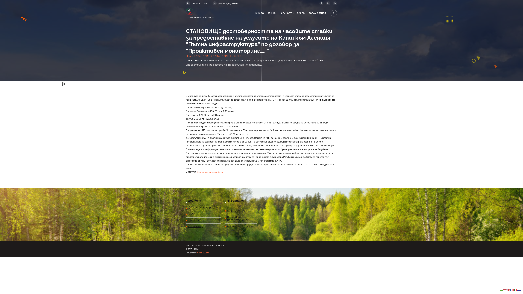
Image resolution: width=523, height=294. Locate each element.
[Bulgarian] (501, 290)
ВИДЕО (301, 13)
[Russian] (519, 290)
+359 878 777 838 (199, 3)
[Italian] (515, 290)
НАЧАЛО (259, 13)
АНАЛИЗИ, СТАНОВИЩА (201, 208)
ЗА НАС (272, 13)
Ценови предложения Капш (210, 172)
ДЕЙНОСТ (286, 13)
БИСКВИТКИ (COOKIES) (240, 226)
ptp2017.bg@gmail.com (228, 3)
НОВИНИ (193, 214)
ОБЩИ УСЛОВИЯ (236, 211)
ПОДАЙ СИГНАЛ (317, 13)
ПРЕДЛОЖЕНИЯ (197, 220)
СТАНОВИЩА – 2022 (227, 56)
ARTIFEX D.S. (203, 253)
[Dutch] (505, 290)
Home (189, 56)
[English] (508, 290)
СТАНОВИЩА (204, 56)
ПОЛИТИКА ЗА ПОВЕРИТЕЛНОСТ (237, 219)
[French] (512, 290)
